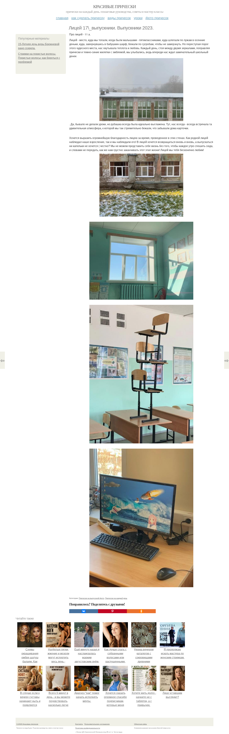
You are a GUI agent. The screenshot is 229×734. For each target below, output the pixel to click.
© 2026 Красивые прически (27, 724)
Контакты (79, 724)
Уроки (138, 17)
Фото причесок (157, 17)
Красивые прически (114, 6)
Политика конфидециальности (87, 728)
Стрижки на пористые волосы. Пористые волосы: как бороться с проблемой (39, 57)
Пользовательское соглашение (97, 724)
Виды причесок (119, 17)
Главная (62, 17)
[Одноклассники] (141, 611)
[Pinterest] (112, 611)
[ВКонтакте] (83, 611)
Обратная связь (140, 724)
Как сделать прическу (88, 17)
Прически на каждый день (116, 598)
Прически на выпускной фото (91, 598)
